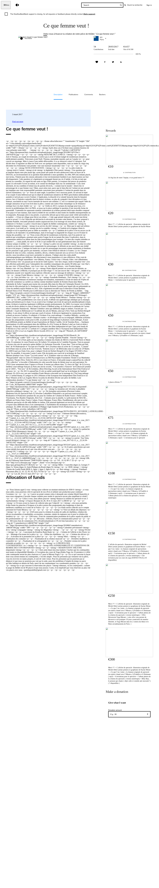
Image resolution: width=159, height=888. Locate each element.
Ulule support (89, 14)
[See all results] (121, 5)
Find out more (17, 122)
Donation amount (115, 710)
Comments (88, 94)
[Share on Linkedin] (121, 62)
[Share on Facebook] (105, 62)
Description (58, 94)
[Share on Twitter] (113, 62)
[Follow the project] (97, 62)
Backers (102, 94)
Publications (73, 94)
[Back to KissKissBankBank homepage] (15, 5)
